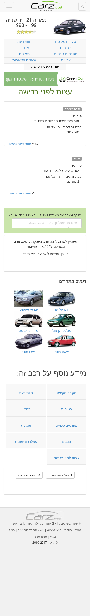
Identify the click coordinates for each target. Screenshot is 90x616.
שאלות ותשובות (24, 59)
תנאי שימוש (54, 530)
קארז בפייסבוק (68, 523)
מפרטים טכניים (65, 53)
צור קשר (16, 523)
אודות (28, 523)
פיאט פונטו (61, 351)
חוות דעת (24, 41)
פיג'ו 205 (28, 351)
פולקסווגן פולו (61, 330)
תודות (68, 530)
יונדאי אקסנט (28, 309)
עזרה (77, 530)
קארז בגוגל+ (42, 523)
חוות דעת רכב (45, 4)
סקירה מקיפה (65, 41)
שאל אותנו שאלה (59, 475)
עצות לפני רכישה (45, 66)
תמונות (24, 53)
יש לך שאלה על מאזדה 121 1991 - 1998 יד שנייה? (45, 214)
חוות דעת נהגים (19, 143)
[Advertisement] (45, 577)
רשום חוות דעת (27, 475)
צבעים (66, 59)
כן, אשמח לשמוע (52, 253)
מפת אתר (40, 536)
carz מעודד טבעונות (31, 530)
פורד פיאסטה (28, 330)
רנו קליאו (61, 309)
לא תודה (29, 253)
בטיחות (65, 47)
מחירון (24, 47)
